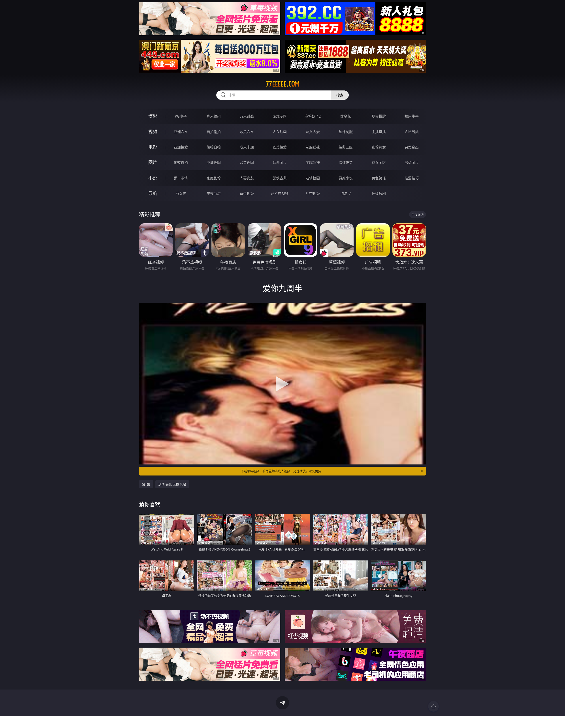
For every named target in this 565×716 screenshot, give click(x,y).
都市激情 (181, 178)
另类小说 (346, 178)
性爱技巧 (412, 178)
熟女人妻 (313, 131)
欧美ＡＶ (247, 131)
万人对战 (247, 116)
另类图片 (412, 162)
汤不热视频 (279, 193)
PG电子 (181, 116)
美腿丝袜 (313, 162)
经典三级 (346, 147)
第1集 (146, 484)
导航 (152, 193)
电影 (152, 147)
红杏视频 (313, 193)
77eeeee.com (282, 83)
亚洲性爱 (181, 147)
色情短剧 (379, 193)
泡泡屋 (345, 193)
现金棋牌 (379, 116)
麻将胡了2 (313, 116)
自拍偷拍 (214, 131)
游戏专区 (280, 116)
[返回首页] (433, 706)
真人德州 (214, 116)
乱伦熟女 (379, 147)
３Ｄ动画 (280, 131)
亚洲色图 (214, 162)
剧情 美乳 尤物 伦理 (172, 484)
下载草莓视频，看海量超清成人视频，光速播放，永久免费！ (282, 471)
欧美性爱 (280, 147)
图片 (152, 162)
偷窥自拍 (181, 162)
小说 (152, 178)
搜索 (339, 95)
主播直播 (379, 131)
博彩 (152, 116)
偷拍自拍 (214, 147)
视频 (152, 132)
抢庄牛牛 (412, 116)
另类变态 (412, 147)
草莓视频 (247, 193)
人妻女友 (247, 178)
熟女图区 (379, 162)
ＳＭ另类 (412, 131)
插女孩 (180, 193)
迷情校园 (313, 178)
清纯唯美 (346, 162)
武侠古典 (280, 178)
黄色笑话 (379, 178)
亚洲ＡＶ (181, 131)
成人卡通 (247, 147)
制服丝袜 (313, 147)
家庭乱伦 (214, 178)
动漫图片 (280, 162)
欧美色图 (247, 162)
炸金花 (345, 116)
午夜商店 (214, 193)
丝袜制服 (346, 131)
